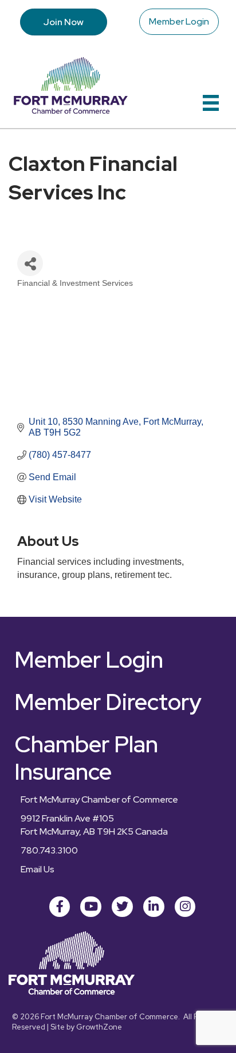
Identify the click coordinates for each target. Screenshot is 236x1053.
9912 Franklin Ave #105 (67, 818)
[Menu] (210, 103)
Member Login (179, 21)
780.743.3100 (49, 850)
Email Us (37, 869)
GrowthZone (99, 1027)
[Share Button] (30, 263)
